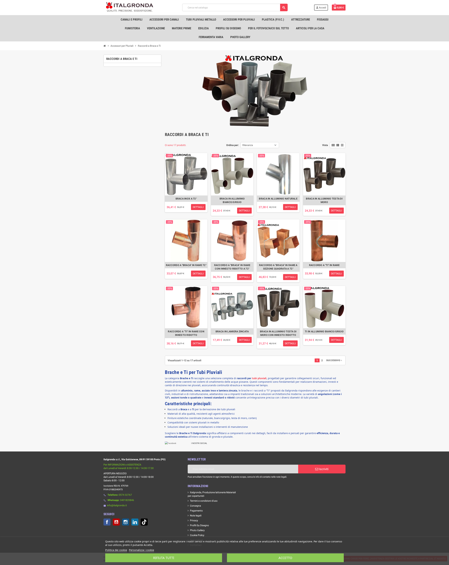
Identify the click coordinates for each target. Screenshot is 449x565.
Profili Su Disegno (199, 525)
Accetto (285, 558)
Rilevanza (247, 145)
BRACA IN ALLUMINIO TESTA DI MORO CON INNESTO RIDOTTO (278, 333)
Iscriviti (323, 469)
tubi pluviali (259, 378)
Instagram (125, 522)
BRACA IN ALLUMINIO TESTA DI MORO (324, 200)
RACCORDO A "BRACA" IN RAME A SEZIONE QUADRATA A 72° (278, 267)
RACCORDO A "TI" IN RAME (324, 265)
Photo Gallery (197, 530)
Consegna (195, 505)
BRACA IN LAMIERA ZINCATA (232, 331)
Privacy (194, 520)
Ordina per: (232, 145)
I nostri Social (199, 443)
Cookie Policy (197, 535)
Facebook (106, 522)
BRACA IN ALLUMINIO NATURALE (278, 198)
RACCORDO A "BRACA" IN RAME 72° (186, 265)
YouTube (116, 522)
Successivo (334, 360)
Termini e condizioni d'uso (203, 500)
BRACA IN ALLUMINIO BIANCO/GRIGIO (232, 200)
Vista (325, 145)
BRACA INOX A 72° (186, 198)
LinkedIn (134, 522)
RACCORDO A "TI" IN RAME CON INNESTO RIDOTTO (186, 333)
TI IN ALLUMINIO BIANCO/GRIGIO (324, 331)
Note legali (195, 515)
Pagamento (196, 510)
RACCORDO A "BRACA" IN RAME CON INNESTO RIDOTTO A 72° (232, 267)
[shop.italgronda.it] (129, 7)
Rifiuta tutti (163, 558)
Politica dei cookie (116, 550)
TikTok (144, 522)
